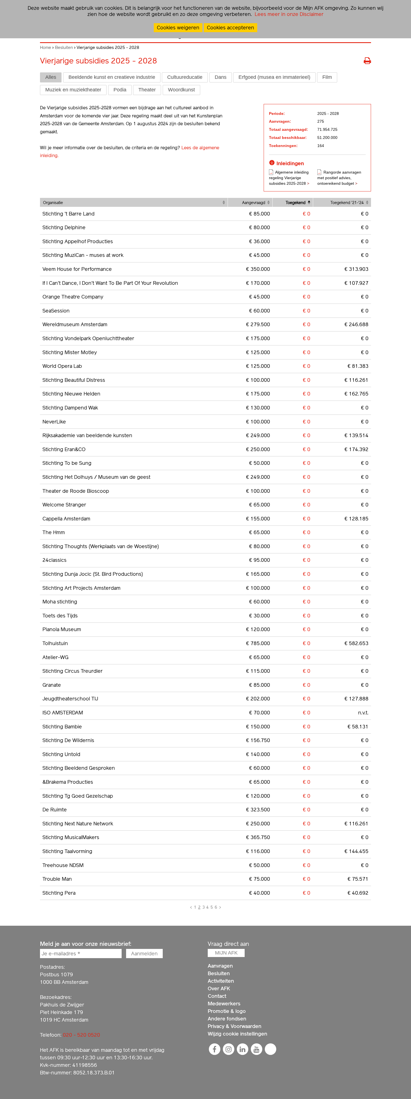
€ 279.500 (258, 324)
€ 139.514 (356, 435)
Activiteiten (221, 981)
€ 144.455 (356, 851)
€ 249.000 (258, 435)
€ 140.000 (258, 754)
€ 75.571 (358, 879)
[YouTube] (256, 1049)
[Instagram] (228, 1049)
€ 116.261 (356, 380)
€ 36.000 (259, 241)
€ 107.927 (356, 283)
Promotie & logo (227, 1011)
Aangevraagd (253, 202)
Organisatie (53, 202)
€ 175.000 (258, 338)
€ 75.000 (259, 879)
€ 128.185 (356, 519)
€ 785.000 (258, 643)
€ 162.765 (356, 394)
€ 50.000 (259, 463)
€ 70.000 (259, 713)
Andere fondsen (227, 1019)
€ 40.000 (259, 893)
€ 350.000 (258, 269)
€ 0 (306, 214)
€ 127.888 (356, 699)
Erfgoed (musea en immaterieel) (274, 77)
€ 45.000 (259, 255)
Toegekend (296, 202)
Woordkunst (181, 90)
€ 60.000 (259, 311)
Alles (50, 77)
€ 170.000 (258, 283)
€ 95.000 (259, 560)
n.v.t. (363, 713)
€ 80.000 (259, 227)
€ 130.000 (258, 408)
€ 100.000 (258, 380)
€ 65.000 (259, 505)
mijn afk (226, 953)
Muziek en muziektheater (73, 90)
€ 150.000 (258, 726)
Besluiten (64, 47)
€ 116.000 (258, 851)
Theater (147, 90)
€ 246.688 (356, 324)
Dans (220, 77)
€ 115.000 (258, 671)
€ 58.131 (358, 726)
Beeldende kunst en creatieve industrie (111, 77)
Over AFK (219, 988)
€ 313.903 (356, 269)
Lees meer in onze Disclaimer (288, 14)
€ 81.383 (358, 366)
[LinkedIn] (242, 1049)
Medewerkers (224, 1003)
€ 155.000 (258, 519)
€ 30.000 (259, 616)
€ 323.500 (258, 810)
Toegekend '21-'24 (347, 202)
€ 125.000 (258, 352)
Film (327, 77)
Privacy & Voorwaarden (234, 1026)
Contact (217, 996)
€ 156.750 (258, 740)
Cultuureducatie (184, 77)
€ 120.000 (258, 629)
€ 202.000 (258, 699)
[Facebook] (214, 1049)
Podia (120, 90)
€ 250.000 (258, 449)
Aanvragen (220, 966)
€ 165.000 (258, 574)
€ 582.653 (356, 643)
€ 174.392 (356, 449)
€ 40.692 (358, 893)
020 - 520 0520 (81, 1035)
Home (45, 47)
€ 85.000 (259, 214)
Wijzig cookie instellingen (237, 1034)
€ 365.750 (258, 837)
